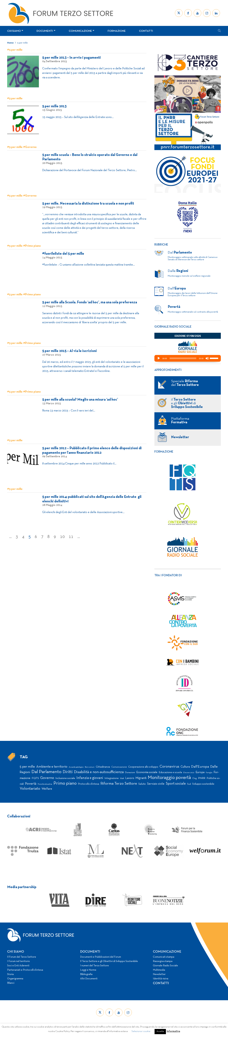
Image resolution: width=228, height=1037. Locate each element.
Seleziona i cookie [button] (141, 1031)
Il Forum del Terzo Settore (21, 957)
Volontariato (30, 788)
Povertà (30, 783)
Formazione (117, 31)
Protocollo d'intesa (88, 784)
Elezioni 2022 (188, 772)
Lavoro (129, 778)
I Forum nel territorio (18, 961)
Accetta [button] (160, 1031)
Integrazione (111, 778)
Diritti (68, 772)
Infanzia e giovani (89, 778)
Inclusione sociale (65, 778)
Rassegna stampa (162, 961)
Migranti (141, 778)
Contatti (146, 31)
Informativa (173, 1031)
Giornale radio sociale (172, 326)
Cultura (185, 766)
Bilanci (10, 983)
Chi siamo (14, 31)
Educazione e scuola (170, 772)
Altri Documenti (88, 979)
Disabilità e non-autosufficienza (99, 772)
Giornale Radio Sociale (165, 965)
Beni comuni (89, 767)
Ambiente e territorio (51, 766)
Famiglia (209, 772)
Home (10, 43)
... (10, 537)
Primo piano (65, 783)
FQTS (35, 778)
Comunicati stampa (163, 957)
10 (62, 537)
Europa (200, 772)
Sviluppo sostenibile (203, 784)
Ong (194, 778)
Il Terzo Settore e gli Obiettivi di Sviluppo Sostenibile (109, 961)
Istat (122, 778)
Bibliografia (86, 974)
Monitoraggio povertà (169, 777)
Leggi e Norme (88, 970)
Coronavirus (169, 766)
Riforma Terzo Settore (118, 783)
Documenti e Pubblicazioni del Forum (100, 957)
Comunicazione (80, 31)
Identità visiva (160, 979)
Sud (189, 784)
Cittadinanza (103, 767)
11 (71, 537)
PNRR (201, 778)
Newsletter (159, 974)
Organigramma (15, 979)
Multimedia (159, 970)
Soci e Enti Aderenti (18, 965)
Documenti (45, 31)
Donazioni (130, 772)
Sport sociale (176, 783)
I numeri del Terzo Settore (94, 965)
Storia (10, 974)
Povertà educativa (45, 784)
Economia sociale (146, 772)
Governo (47, 778)
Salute (142, 784)
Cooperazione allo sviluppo (143, 767)
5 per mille (22, 43)
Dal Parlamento (46, 772)
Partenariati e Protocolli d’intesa (25, 970)
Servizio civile (155, 783)
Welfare (47, 788)
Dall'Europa (200, 766)
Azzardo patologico (76, 767)
